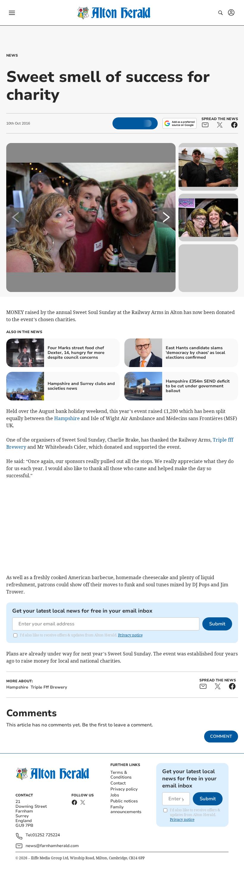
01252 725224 (46, 835)
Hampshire (67, 418)
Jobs (114, 795)
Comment (221, 736)
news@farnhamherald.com (52, 846)
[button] (12, 13)
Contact (118, 783)
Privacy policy (123, 789)
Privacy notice (130, 635)
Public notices (124, 801)
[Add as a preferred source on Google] (179, 123)
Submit (217, 624)
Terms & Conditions (121, 775)
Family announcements (125, 809)
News (12, 55)
